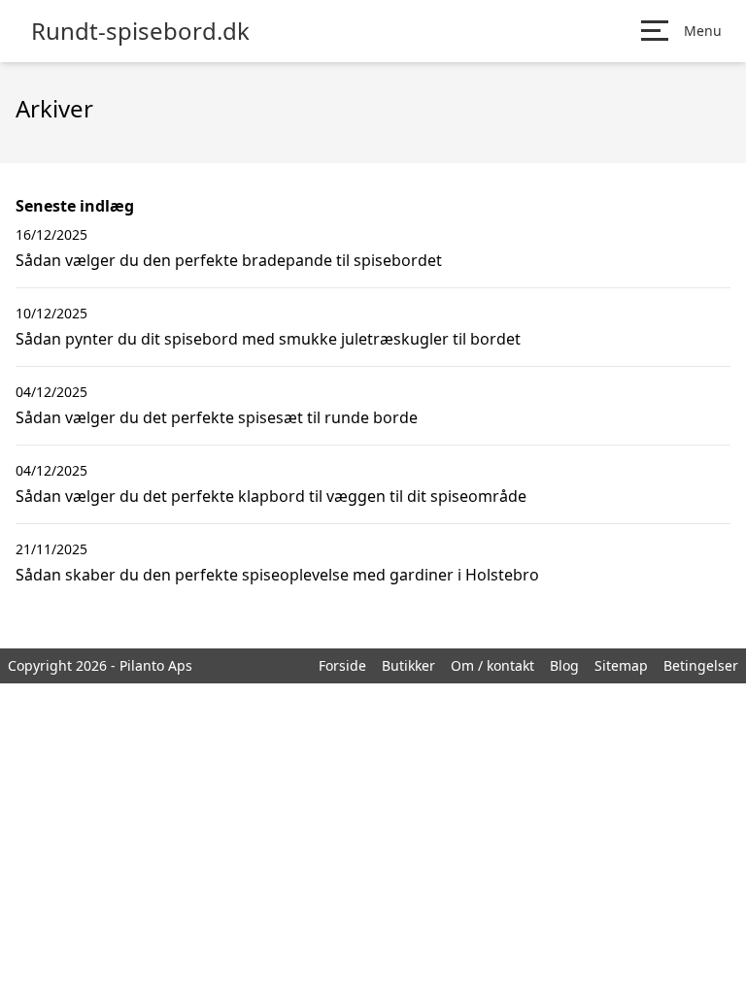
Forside (342, 665)
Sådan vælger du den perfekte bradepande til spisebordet (229, 260)
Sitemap (621, 665)
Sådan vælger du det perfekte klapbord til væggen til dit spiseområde (271, 496)
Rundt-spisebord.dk (140, 31)
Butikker (408, 665)
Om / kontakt (492, 665)
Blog (564, 665)
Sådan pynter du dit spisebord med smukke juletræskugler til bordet (268, 338)
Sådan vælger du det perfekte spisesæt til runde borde (217, 417)
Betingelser (700, 665)
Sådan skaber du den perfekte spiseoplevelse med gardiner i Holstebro (277, 574)
